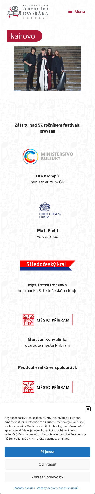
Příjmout (48, 451)
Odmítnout (47, 464)
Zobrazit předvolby (47, 477)
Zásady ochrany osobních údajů (57, 488)
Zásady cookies (24, 488)
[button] (88, 409)
